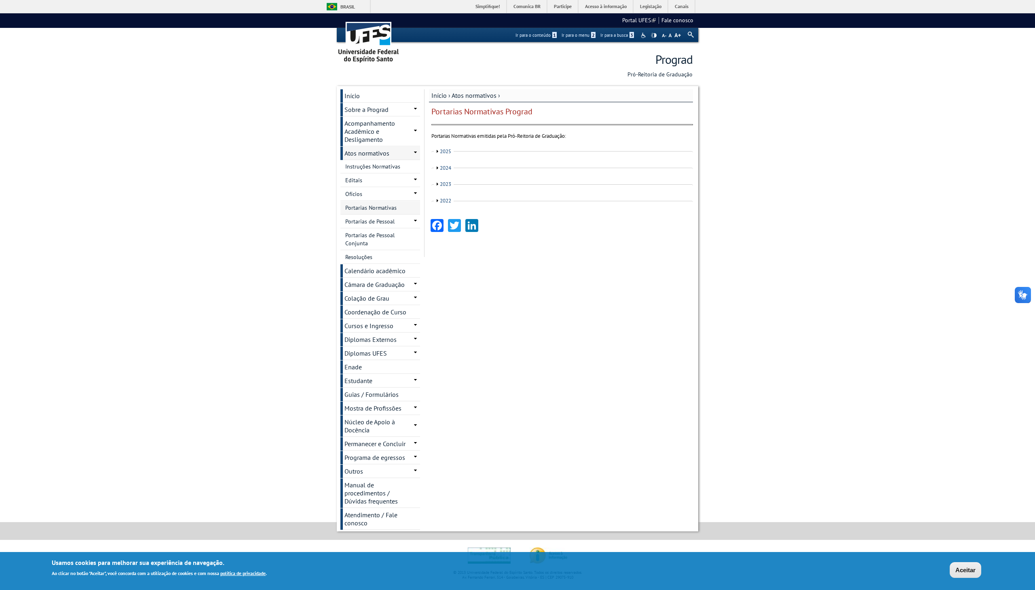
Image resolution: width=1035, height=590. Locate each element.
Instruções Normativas (372, 166)
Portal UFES (639, 20)
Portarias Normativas (371, 207)
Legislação (650, 6)
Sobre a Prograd (366, 109)
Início (439, 95)
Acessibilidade (644, 35)
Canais (682, 6)
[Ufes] (369, 39)
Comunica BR (527, 6)
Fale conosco (677, 20)
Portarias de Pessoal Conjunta (370, 239)
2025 (445, 151)
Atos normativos (474, 95)
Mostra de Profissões (372, 408)
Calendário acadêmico (375, 271)
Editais (353, 180)
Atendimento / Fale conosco (370, 519)
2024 (445, 167)
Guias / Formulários (371, 394)
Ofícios (353, 194)
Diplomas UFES (365, 353)
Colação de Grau (366, 298)
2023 (445, 184)
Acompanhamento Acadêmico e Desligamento (369, 131)
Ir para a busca (616, 35)
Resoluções (358, 257)
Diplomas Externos (370, 339)
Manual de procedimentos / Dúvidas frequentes (371, 493)
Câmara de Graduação (374, 284)
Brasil (347, 7)
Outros (353, 471)
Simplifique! (487, 6)
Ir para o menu (578, 35)
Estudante (358, 381)
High (654, 35)
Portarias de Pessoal (370, 221)
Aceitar (965, 570)
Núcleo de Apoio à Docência (369, 426)
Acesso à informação (606, 6)
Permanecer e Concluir (375, 444)
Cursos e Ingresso (368, 326)
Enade (353, 367)
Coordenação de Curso (375, 312)
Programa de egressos (374, 457)
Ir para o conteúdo (535, 35)
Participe (563, 6)
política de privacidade (243, 573)
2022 (445, 200)
